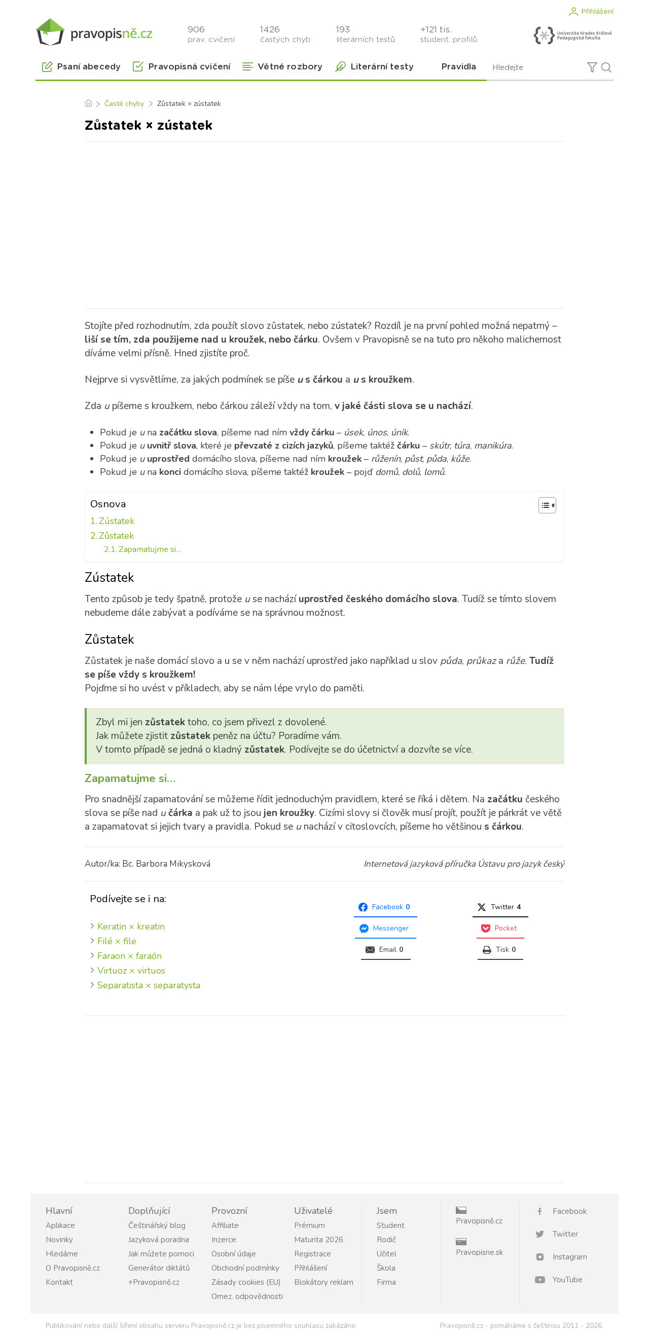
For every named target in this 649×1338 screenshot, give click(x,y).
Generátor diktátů (159, 1268)
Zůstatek (116, 536)
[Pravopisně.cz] (93, 31)
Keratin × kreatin (131, 926)
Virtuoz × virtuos (131, 970)
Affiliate (225, 1225)
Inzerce (223, 1240)
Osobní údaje (233, 1254)
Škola (386, 1268)
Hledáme (62, 1254)
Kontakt (59, 1282)
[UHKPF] (572, 35)
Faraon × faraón (129, 956)
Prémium (309, 1225)
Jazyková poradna (158, 1240)
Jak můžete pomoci (161, 1254)
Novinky (59, 1240)
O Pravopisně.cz (73, 1268)
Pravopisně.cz (479, 1221)
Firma (386, 1282)
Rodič (386, 1240)
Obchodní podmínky (245, 1268)
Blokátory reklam (323, 1282)
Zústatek (116, 521)
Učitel (386, 1254)
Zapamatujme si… (150, 549)
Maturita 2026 (318, 1240)
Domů (88, 104)
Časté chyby (124, 103)
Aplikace (60, 1225)
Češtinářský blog (157, 1225)
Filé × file (116, 941)
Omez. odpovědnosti (247, 1296)
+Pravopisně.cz (153, 1282)
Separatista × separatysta (148, 985)
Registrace (312, 1254)
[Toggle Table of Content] (542, 505)
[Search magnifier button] (606, 67)
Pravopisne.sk (479, 1252)
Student (391, 1225)
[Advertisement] (324, 223)
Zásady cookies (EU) (246, 1282)
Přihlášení (597, 11)
